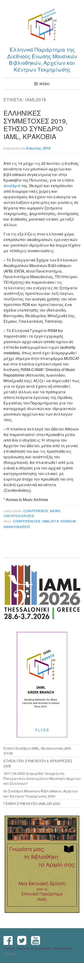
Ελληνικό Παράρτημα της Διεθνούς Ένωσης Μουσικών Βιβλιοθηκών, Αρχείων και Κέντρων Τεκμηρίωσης (42, 59)
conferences (26, 521)
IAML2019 (50, 521)
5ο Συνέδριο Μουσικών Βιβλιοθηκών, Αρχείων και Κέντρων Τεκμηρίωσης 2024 (40, 793)
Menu (44, 84)
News (55, 511)
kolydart (10, 953)
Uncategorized (19, 516)
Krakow (68, 521)
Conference (35, 511)
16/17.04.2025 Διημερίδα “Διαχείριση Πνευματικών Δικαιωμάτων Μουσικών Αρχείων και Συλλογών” (42, 778)
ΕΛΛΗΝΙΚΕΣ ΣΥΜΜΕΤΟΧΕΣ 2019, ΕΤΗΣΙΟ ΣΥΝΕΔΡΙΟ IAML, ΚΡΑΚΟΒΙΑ (36, 124)
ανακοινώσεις (17, 526)
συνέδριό (12, 185)
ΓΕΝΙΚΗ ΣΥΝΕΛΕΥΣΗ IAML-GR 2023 (32, 803)
